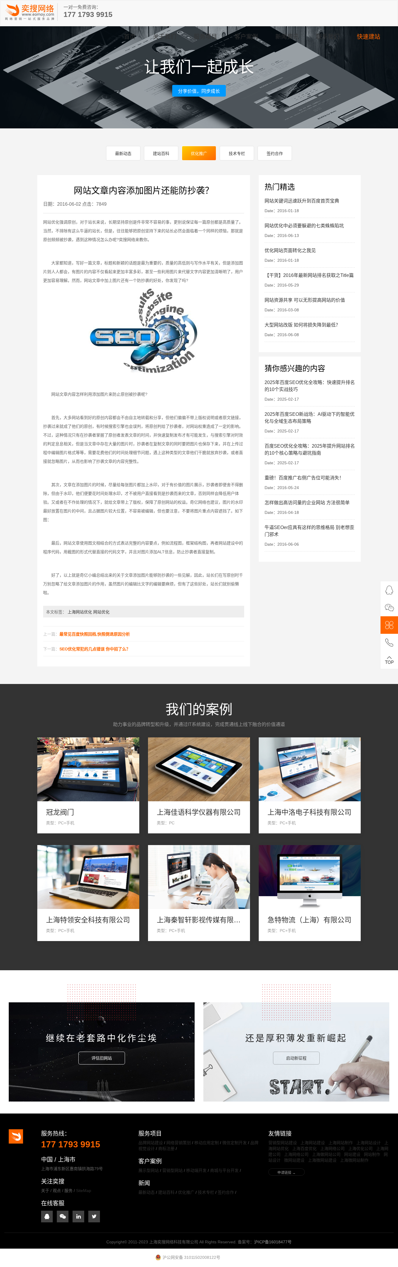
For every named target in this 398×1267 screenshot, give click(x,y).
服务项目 (205, 37)
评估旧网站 (101, 1058)
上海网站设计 (368, 1142)
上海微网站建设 (322, 1160)
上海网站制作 (340, 1142)
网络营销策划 (178, 1142)
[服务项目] (389, 625)
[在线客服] (389, 590)
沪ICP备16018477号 (273, 1242)
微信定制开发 (234, 1142)
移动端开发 (196, 1170)
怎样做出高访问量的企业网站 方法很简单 (307, 502)
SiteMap (83, 1190)
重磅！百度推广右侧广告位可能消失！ (304, 477)
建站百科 (161, 153)
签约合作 (275, 153)
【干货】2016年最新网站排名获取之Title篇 (309, 275)
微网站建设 (294, 1160)
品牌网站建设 (150, 1142)
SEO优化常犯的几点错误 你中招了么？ (94, 649)
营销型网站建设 (282, 1142)
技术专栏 (237, 153)
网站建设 (352, 1154)
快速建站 (368, 37)
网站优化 (101, 612)
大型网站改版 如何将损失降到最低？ (302, 324)
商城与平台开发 (224, 1170)
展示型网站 (148, 1170)
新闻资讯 (287, 37)
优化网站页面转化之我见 (290, 250)
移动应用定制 (206, 1142)
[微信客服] (389, 607)
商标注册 (166, 1148)
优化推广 (199, 153)
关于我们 (164, 37)
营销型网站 (172, 1170)
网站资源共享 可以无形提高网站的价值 (305, 300)
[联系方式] (389, 642)
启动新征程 (296, 1058)
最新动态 (123, 153)
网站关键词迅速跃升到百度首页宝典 (302, 200)
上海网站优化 (80, 612)
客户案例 (246, 37)
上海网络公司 (332, 1148)
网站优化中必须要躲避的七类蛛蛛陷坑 (304, 225)
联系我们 (327, 37)
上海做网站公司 (326, 1154)
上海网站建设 (312, 1142)
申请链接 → (286, 1173)
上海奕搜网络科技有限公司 (29, 12)
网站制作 (372, 1154)
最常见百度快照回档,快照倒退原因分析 (94, 634)
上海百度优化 (304, 1148)
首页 (129, 37)
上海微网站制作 (354, 1160)
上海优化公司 (360, 1148)
